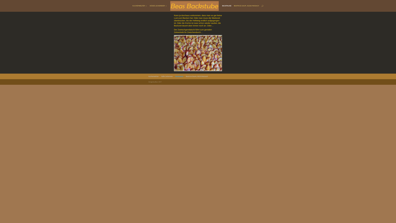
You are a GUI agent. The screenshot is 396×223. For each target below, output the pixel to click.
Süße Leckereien (157, 6)
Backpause (226, 6)
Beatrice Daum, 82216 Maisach (246, 6)
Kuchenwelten (139, 6)
